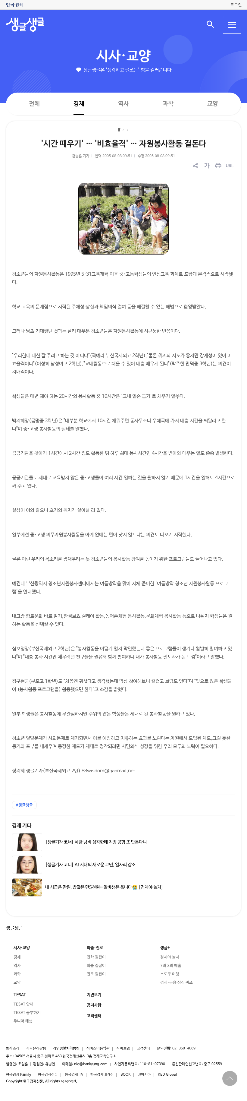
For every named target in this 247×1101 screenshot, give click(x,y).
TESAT (20, 994)
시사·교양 (123, 56)
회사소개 (12, 1048)
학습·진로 (95, 947)
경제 (78, 103)
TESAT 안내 (23, 1004)
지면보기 (94, 994)
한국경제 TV (74, 1075)
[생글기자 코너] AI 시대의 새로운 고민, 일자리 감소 (90, 864)
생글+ (165, 947)
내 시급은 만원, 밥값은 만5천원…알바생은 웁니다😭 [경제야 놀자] (104, 887)
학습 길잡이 (96, 965)
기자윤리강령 (36, 1048)
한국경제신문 (48, 1075)
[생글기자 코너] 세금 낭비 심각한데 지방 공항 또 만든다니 (96, 842)
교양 (212, 103)
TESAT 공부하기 (27, 1013)
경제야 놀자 (169, 957)
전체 (34, 103)
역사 (123, 103)
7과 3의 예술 (170, 965)
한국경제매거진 (102, 1075)
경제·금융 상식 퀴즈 (176, 982)
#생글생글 (24, 805)
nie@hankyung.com (91, 1064)
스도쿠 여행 (169, 974)
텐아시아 (144, 1075)
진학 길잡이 (96, 957)
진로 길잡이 (96, 974)
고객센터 (143, 1048)
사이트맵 (123, 1048)
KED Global (167, 1075)
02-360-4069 (183, 1048)
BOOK (125, 1075)
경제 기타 (21, 826)
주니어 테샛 (23, 1021)
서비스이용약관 (98, 1048)
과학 (168, 103)
